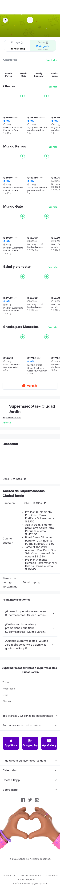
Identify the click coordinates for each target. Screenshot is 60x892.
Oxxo (5, 695)
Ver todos (52, 60)
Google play (30, 745)
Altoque (7, 701)
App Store (10, 745)
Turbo (6, 682)
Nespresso (9, 688)
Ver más (52, 86)
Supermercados (12, 417)
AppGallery (49, 745)
